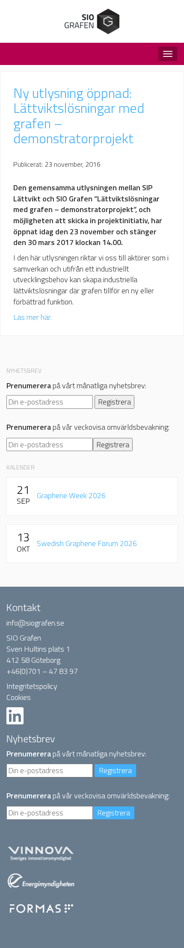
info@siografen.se (35, 623)
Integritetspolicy (31, 686)
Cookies (18, 697)
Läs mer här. (32, 317)
